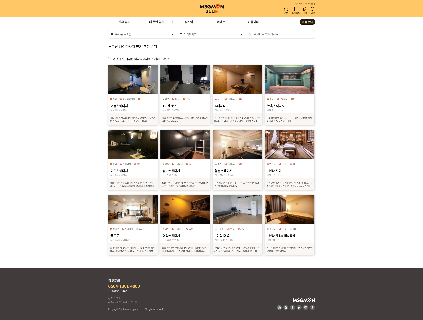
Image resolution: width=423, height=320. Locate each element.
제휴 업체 (124, 21)
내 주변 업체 (156, 21)
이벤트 (221, 21)
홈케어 (189, 21)
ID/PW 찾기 (310, 3)
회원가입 (298, 3)
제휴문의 (307, 22)
